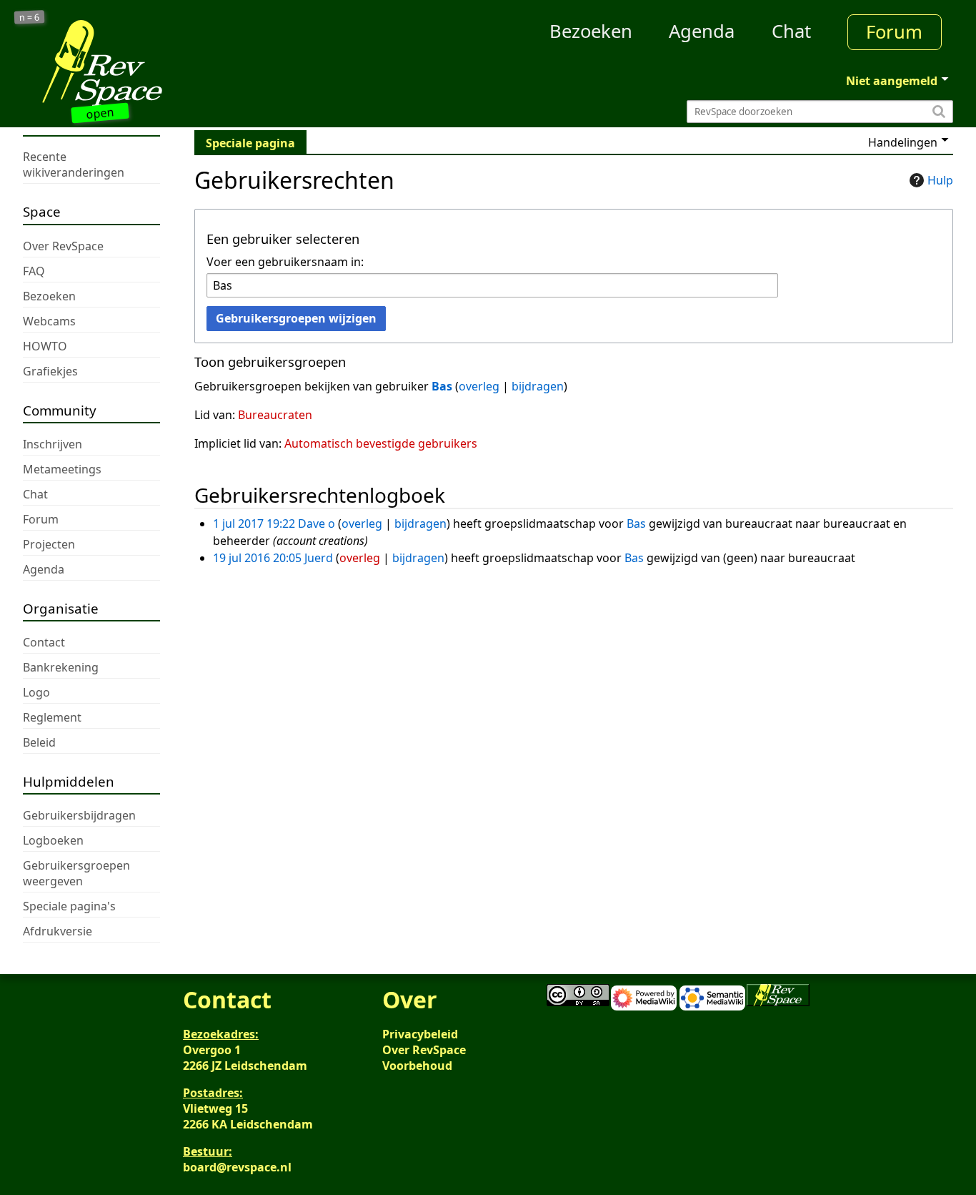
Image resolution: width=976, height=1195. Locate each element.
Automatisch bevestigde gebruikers (380, 443)
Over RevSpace (424, 1050)
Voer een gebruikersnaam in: (285, 262)
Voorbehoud (417, 1065)
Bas (442, 386)
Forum (894, 31)
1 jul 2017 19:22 (254, 523)
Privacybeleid (420, 1034)
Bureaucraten (275, 415)
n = (29, 17)
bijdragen (538, 386)
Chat (791, 31)
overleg (479, 386)
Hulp (940, 180)
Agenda (702, 31)
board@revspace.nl (237, 1167)
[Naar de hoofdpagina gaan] (139, 63)
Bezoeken (590, 31)
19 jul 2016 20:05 (257, 558)
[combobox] (492, 285)
